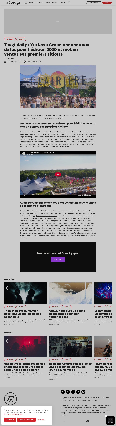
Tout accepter (10, 420)
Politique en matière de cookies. (13, 414)
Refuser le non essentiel (26, 420)
